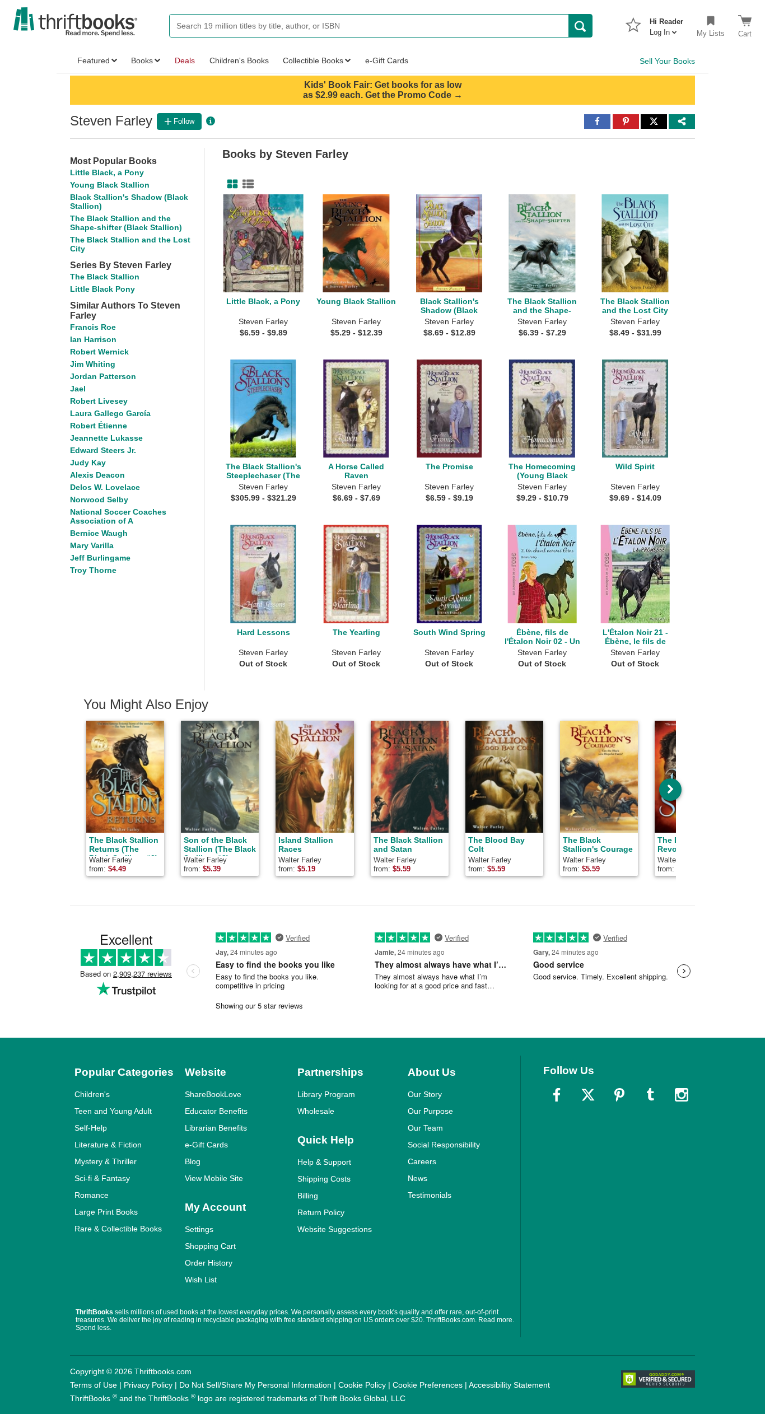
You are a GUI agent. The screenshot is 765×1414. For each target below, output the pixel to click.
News (417, 1178)
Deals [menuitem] (185, 60)
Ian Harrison (93, 339)
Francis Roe (93, 327)
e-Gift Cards (206, 1144)
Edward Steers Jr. (103, 450)
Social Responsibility (444, 1144)
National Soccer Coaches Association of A (118, 516)
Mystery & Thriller (105, 1161)
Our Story (425, 1094)
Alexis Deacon (97, 474)
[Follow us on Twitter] (588, 1094)
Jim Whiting (92, 364)
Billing (307, 1195)
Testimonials (429, 1195)
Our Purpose (430, 1111)
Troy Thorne (93, 570)
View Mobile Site (214, 1178)
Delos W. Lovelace (105, 487)
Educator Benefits (216, 1111)
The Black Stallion (104, 276)
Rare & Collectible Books (118, 1228)
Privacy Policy (148, 1384)
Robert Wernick (99, 351)
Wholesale (315, 1111)
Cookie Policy (362, 1384)
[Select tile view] (246, 184)
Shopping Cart (210, 1246)
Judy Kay (88, 462)
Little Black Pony (102, 288)
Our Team (425, 1127)
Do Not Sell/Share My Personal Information (255, 1384)
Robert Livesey (99, 400)
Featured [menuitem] (93, 60)
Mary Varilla (92, 545)
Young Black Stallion (110, 184)
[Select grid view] (230, 184)
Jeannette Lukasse (106, 437)
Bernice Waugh (99, 533)
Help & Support (324, 1162)
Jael (78, 388)
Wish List (201, 1279)
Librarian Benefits (216, 1127)
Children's (92, 1094)
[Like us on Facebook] (556, 1094)
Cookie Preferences (428, 1384)
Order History (208, 1262)
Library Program (326, 1094)
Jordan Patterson (103, 376)
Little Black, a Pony (107, 172)
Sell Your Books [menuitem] (667, 61)
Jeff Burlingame (100, 557)
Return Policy (320, 1212)
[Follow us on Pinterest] (619, 1094)
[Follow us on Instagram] (681, 1094)
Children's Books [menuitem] (239, 60)
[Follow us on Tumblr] (650, 1094)
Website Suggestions (334, 1229)
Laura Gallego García (110, 413)
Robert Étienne (98, 425)
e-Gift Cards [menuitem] (386, 60)
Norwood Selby (99, 499)
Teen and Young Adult (113, 1111)
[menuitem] (666, 23)
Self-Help (90, 1127)
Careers (422, 1161)
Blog (192, 1161)
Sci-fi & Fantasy (102, 1178)
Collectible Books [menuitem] (313, 60)
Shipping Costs (324, 1178)
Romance (91, 1195)
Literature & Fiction (108, 1144)
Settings (199, 1229)
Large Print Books (106, 1211)
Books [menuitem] (142, 60)
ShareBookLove (213, 1094)
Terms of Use (93, 1384)
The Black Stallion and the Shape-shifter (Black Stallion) (126, 223)
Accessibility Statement (509, 1384)
